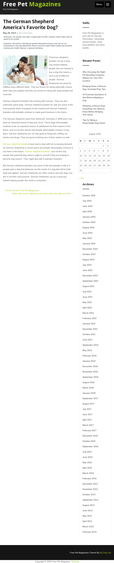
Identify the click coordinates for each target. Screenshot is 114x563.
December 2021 (90, 329)
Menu (99, 4)
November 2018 (90, 371)
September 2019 (90, 345)
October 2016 (89, 441)
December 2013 (90, 484)
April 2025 (87, 211)
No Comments (25, 33)
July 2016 (87, 452)
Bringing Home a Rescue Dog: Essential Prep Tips (94, 87)
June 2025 (87, 206)
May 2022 (87, 302)
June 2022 (87, 297)
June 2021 (87, 339)
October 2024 (89, 222)
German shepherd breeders (38, 151)
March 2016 (88, 473)
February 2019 (89, 355)
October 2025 (89, 195)
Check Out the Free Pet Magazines (21, 190)
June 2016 (87, 457)
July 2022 (87, 291)
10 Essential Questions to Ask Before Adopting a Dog (94, 97)
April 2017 (87, 420)
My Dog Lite (105, 552)
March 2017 (88, 425)
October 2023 (89, 254)
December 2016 (90, 436)
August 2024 (88, 227)
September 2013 (90, 500)
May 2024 (87, 238)
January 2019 (89, 361)
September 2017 (90, 398)
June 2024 (87, 233)
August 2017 (88, 404)
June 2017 (87, 414)
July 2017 (87, 409)
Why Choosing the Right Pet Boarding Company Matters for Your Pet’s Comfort (94, 76)
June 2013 (87, 510)
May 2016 (87, 462)
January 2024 (89, 243)
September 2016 (90, 446)
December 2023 (90, 249)
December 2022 (90, 275)
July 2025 (87, 201)
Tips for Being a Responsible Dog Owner (94, 121)
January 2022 (89, 323)
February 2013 (89, 532)
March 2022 (88, 313)
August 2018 (88, 382)
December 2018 (90, 366)
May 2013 (87, 516)
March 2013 (88, 526)
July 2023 (87, 265)
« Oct (81, 178)
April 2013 (87, 521)
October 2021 (89, 334)
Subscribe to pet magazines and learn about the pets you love (42, 193)
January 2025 (89, 217)
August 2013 (88, 505)
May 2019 (87, 350)
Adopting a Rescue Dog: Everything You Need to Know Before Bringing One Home (94, 110)
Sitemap (75, 561)
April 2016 (87, 468)
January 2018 (89, 393)
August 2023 (88, 259)
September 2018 (90, 377)
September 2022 (90, 281)
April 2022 (87, 307)
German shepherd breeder (15, 144)
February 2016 (89, 478)
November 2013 (90, 489)
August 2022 (88, 286)
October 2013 (89, 494)
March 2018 (88, 388)
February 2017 (89, 430)
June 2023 (87, 270)
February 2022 (89, 318)
